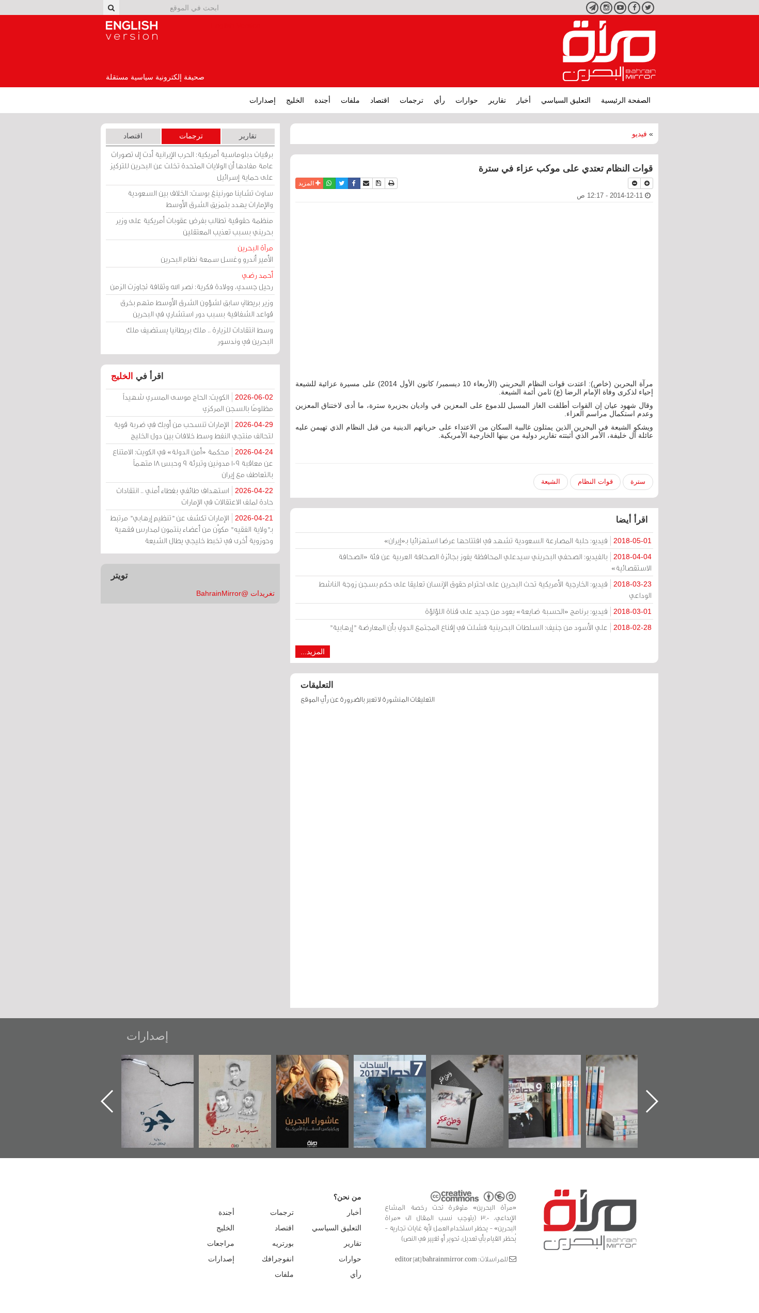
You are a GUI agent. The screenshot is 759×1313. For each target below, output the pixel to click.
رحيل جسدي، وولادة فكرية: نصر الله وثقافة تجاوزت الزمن (191, 281)
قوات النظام (595, 481)
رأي (439, 100)
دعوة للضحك (167, 1066)
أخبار (523, 100)
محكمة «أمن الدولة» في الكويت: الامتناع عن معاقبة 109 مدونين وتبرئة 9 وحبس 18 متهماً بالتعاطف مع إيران (193, 463)
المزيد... (313, 651)
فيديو (639, 134)
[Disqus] (474, 861)
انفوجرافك (278, 1259)
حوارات (466, 100)
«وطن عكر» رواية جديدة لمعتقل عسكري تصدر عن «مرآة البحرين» (555, 1085)
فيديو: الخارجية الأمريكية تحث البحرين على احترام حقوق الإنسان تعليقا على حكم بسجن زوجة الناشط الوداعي (485, 589)
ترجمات (411, 100)
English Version (131, 30)
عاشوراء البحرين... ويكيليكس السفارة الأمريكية (400, 1078)
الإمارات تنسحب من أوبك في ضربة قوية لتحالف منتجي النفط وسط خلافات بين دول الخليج (193, 430)
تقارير (497, 100)
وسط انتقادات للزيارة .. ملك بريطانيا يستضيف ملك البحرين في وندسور (199, 335)
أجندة (322, 100)
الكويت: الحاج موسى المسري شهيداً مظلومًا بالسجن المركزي (198, 402)
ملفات (350, 100)
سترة (637, 481)
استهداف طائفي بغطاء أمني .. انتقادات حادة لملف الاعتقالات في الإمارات (194, 496)
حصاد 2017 (477, 1066)
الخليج (295, 100)
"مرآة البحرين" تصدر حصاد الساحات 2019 (632, 1078)
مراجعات (220, 1243)
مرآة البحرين (609, 51)
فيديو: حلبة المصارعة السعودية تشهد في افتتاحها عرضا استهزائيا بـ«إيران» (518, 540)
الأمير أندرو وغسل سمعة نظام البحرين (217, 253)
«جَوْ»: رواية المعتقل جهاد (245, 1072)
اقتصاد (379, 100)
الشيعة (550, 481)
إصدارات (262, 100)
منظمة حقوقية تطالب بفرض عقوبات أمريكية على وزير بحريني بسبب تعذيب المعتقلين (194, 226)
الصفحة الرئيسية (626, 100)
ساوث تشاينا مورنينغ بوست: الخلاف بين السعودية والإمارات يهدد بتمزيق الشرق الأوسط (200, 198)
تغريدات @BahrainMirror (235, 593)
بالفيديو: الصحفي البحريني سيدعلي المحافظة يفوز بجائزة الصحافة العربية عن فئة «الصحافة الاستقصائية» (495, 562)
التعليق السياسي (566, 100)
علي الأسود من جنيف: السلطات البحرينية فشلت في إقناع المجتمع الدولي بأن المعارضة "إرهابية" (490, 627)
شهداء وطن (323, 1066)
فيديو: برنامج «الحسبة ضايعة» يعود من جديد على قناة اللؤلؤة (538, 611)
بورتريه (283, 1243)
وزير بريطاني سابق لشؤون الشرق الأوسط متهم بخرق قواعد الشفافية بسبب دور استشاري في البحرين (196, 308)
